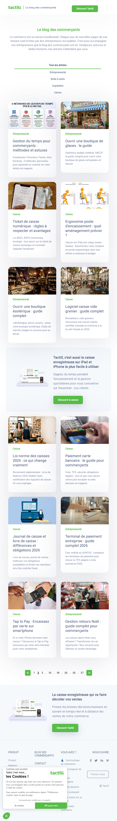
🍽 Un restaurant (70, 792)
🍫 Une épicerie (70, 787)
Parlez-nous (98, 774)
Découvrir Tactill (84, 8)
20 (66, 672)
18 (58, 672)
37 (82, 672)
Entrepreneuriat (58, 72)
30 (74, 672)
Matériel (12, 765)
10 (49, 672)
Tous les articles (58, 65)
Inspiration (57, 85)
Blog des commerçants (44, 754)
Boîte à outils (58, 79)
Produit (12, 760)
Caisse (58, 92)
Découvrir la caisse (68, 399)
